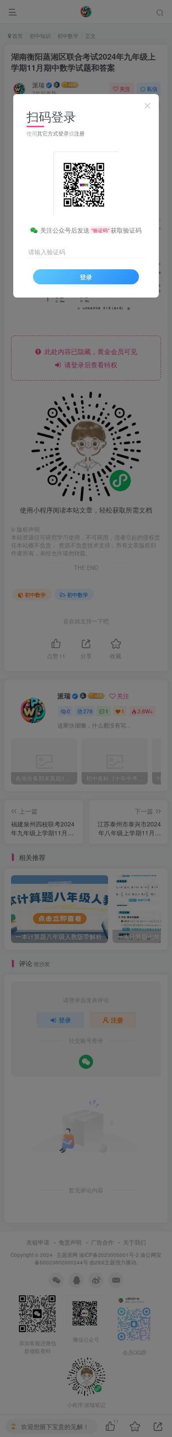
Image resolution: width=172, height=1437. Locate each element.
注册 (79, 133)
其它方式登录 (53, 133)
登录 (86, 276)
